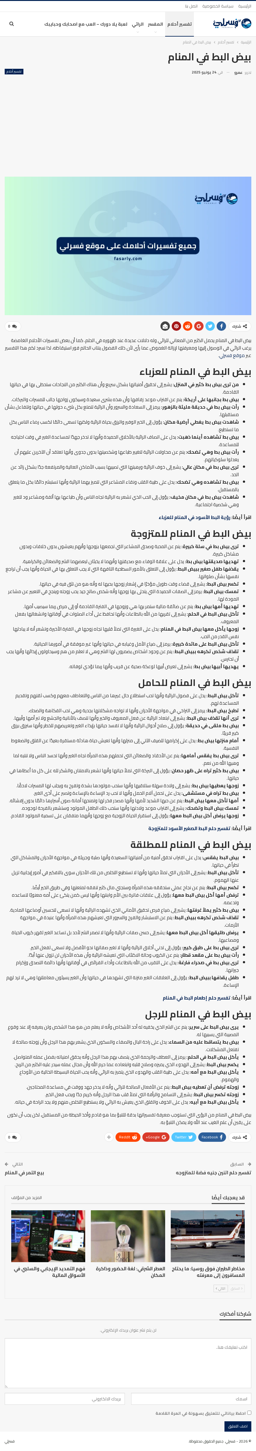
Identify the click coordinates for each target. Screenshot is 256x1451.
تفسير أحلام (179, 24)
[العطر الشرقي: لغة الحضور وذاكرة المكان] (128, 1236)
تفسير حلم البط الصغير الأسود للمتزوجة (189, 828)
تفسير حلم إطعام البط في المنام (196, 997)
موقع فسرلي (232, 355)
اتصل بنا (191, 6)
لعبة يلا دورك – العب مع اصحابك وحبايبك (85, 24)
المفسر (155, 24)
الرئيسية (244, 6)
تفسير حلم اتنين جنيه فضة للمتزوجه (213, 1172)
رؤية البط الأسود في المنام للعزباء (194, 517)
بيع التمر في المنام (24, 1172)
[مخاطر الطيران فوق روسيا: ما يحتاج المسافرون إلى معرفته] (208, 1236)
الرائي (138, 24)
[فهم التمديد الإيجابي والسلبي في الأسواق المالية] (48, 1236)
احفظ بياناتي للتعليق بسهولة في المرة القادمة (200, 1413)
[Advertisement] (128, 123)
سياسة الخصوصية (218, 6)
